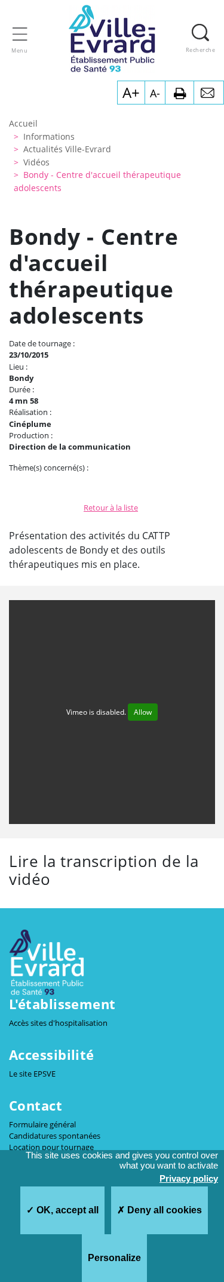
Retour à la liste (111, 507)
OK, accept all (66, 1210)
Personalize (114, 1258)
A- (155, 93)
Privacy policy (188, 1178)
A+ (131, 92)
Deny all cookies (163, 1210)
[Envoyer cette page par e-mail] (208, 92)
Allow (143, 712)
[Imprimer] (179, 92)
